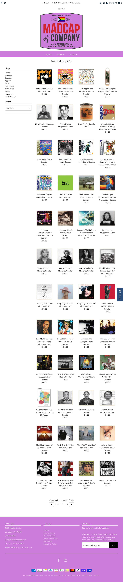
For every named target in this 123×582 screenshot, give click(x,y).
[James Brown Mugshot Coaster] (107, 397)
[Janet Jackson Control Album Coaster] (107, 291)
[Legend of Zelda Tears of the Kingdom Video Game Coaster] (86, 218)
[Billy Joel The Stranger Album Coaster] (86, 327)
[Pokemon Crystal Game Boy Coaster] (44, 182)
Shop (59, 54)
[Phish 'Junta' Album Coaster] (107, 468)
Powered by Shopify (91, 576)
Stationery (9, 86)
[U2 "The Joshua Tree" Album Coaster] (65, 362)
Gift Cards (47, 541)
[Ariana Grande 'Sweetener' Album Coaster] (107, 433)
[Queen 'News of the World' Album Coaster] (107, 362)
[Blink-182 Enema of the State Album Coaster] (65, 327)
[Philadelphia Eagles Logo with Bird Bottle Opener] (107, 76)
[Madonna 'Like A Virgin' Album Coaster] (65, 218)
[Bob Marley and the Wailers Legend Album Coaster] (44, 327)
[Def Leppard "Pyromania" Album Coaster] (86, 362)
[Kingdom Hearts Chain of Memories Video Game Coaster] (107, 147)
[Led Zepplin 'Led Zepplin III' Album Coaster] (86, 76)
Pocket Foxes (10, 97)
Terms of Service (50, 538)
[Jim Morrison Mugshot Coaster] (107, 218)
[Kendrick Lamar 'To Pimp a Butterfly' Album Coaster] (107, 256)
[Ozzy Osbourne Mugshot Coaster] (44, 256)
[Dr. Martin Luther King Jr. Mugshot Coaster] (65, 397)
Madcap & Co (44, 576)
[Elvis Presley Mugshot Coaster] (44, 112)
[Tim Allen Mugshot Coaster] (86, 397)
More (72, 54)
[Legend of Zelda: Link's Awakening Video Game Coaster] (107, 112)
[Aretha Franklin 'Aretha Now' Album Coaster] (86, 468)
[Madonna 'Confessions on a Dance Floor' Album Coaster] (44, 218)
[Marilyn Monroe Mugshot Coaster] (65, 256)
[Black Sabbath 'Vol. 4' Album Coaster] (44, 76)
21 (67, 505)
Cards (7, 73)
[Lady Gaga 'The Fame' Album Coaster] (86, 291)
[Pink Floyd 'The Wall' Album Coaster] (44, 291)
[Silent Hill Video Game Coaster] (65, 147)
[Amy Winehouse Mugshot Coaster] (86, 256)
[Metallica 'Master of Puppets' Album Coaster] (44, 433)
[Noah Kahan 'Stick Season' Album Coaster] (86, 182)
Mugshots (9, 94)
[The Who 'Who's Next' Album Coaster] (86, 433)
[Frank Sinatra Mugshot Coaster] (65, 112)
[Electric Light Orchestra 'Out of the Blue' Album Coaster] (107, 182)
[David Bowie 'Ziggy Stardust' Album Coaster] (44, 362)
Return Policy (49, 533)
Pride (7, 91)
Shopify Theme (57, 576)
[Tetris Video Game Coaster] (44, 147)
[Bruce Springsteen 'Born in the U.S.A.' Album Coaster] (65, 468)
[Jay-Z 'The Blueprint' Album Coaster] (65, 433)
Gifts (7, 83)
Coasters (8, 78)
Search (46, 530)
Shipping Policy (50, 544)
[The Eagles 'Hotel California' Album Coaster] (107, 327)
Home (49, 54)
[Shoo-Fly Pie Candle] (86, 112)
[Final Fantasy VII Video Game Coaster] (86, 147)
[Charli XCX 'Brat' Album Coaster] (65, 182)
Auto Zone (9, 89)
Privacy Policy (49, 536)
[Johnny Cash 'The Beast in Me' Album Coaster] (44, 468)
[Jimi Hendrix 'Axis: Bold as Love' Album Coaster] (65, 76)
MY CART (115, 3)
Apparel (8, 81)
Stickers (8, 75)
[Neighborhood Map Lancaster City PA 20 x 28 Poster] (44, 397)
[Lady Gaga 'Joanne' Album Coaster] (65, 291)
